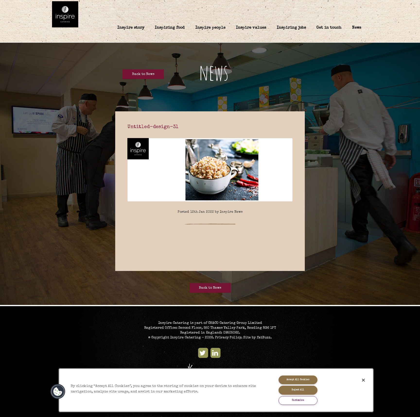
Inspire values (251, 28)
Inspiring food (170, 28)
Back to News (143, 74)
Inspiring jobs (291, 28)
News (356, 28)
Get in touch (328, 28)
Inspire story (130, 28)
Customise (298, 400)
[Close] (363, 380)
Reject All (298, 390)
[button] (58, 391)
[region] (216, 390)
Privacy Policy (228, 337)
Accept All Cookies (298, 380)
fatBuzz (264, 337)
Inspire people (210, 28)
